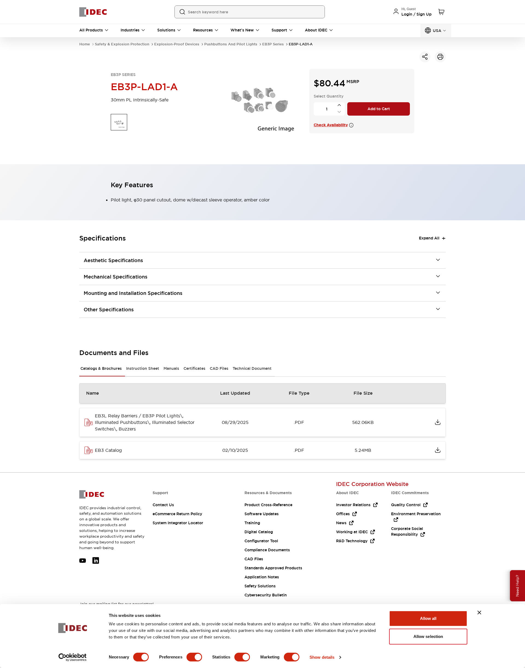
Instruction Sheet (142, 368)
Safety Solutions (260, 586)
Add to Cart (379, 108)
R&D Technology (352, 540)
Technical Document (252, 368)
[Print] (440, 56)
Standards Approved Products (273, 568)
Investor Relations (353, 504)
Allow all (428, 618)
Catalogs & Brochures (101, 368)
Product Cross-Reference (268, 504)
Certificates (194, 368)
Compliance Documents (267, 549)
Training (252, 522)
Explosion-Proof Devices (176, 44)
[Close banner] (479, 612)
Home (84, 44)
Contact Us (163, 504)
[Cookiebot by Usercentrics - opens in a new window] (73, 657)
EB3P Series (273, 44)
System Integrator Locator (178, 522)
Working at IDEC (352, 531)
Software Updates (261, 513)
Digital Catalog (258, 531)
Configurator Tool (261, 540)
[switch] (194, 657)
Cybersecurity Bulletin (265, 595)
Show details (322, 657)
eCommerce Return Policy (177, 513)
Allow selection (428, 636)
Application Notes (261, 577)
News (341, 522)
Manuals (171, 368)
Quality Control (406, 504)
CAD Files (219, 368)
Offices (343, 513)
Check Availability (331, 124)
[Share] (424, 56)
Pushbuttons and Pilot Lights (230, 44)
